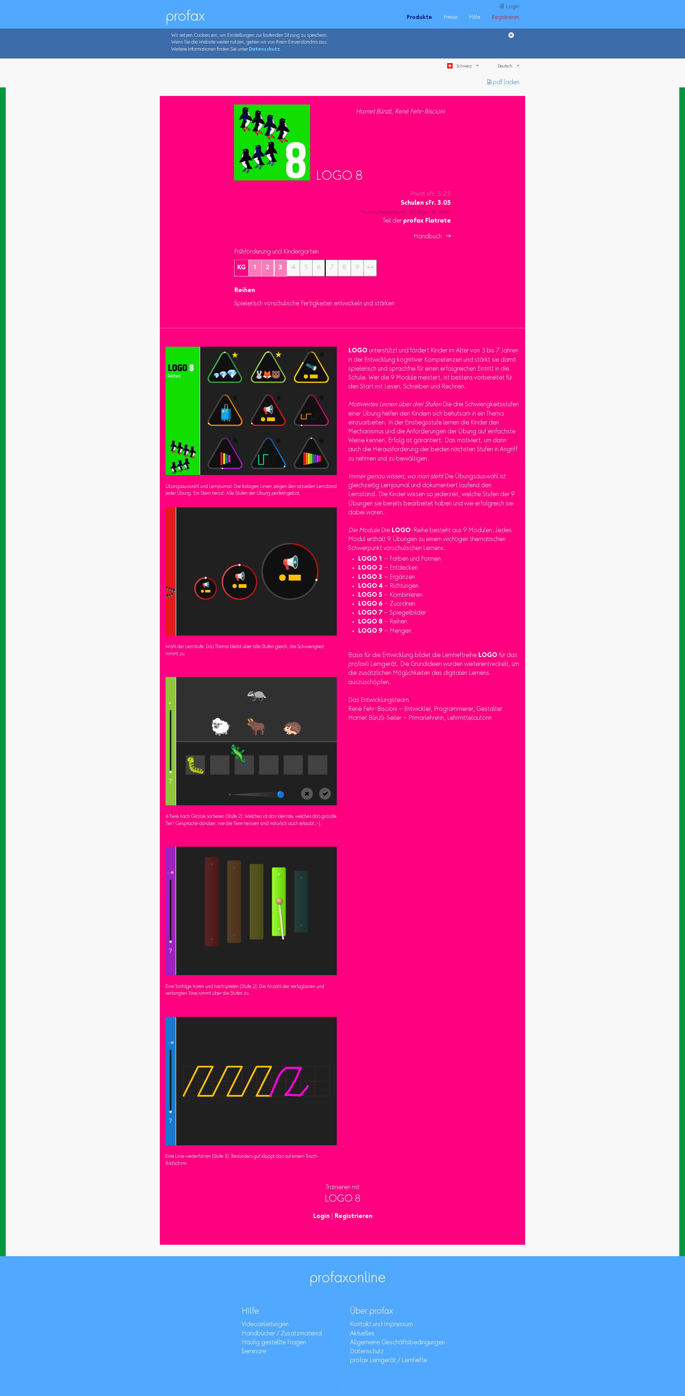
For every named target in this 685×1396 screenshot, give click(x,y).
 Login (508, 7)
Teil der (417, 221)
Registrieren (505, 17)
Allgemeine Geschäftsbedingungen (397, 1343)
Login (321, 1216)
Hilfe (474, 17)
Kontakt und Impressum (381, 1324)
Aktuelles (362, 1334)
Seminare (254, 1352)
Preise (450, 17)
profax (185, 17)
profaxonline (347, 1279)
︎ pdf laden (503, 83)
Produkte (419, 17)
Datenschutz (264, 49)
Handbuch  (432, 237)
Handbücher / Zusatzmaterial (282, 1334)
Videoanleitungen (265, 1324)
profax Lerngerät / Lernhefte (388, 1360)
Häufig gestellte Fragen (274, 1343)
